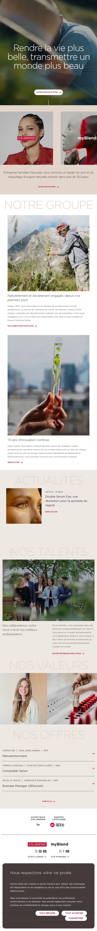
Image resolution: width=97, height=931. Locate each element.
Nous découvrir (46, 187)
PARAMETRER (76, 918)
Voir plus (47, 801)
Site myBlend (59, 857)
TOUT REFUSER (47, 913)
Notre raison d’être (47, 92)
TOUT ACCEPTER (74, 913)
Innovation (13, 462)
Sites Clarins (36, 857)
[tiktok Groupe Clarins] (40, 851)
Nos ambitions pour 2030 (21, 326)
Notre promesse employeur (66, 654)
